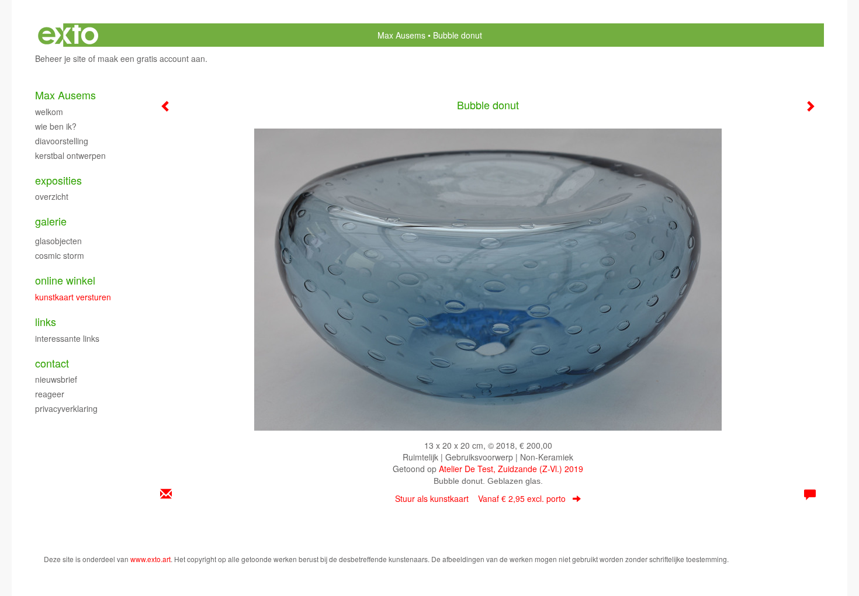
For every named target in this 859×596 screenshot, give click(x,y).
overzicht (51, 196)
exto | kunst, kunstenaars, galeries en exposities (68, 35)
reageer (49, 394)
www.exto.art (150, 559)
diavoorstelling (61, 141)
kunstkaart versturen (73, 297)
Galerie (51, 221)
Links (45, 321)
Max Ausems (401, 35)
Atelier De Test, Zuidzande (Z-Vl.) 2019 (511, 468)
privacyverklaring (66, 408)
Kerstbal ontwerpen (70, 155)
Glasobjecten (58, 241)
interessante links (67, 338)
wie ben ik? (56, 126)
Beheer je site (60, 58)
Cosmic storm (59, 255)
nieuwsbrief (56, 379)
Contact (52, 363)
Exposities (58, 180)
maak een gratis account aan (151, 58)
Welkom (49, 111)
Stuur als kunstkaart (480, 498)
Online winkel (65, 280)
